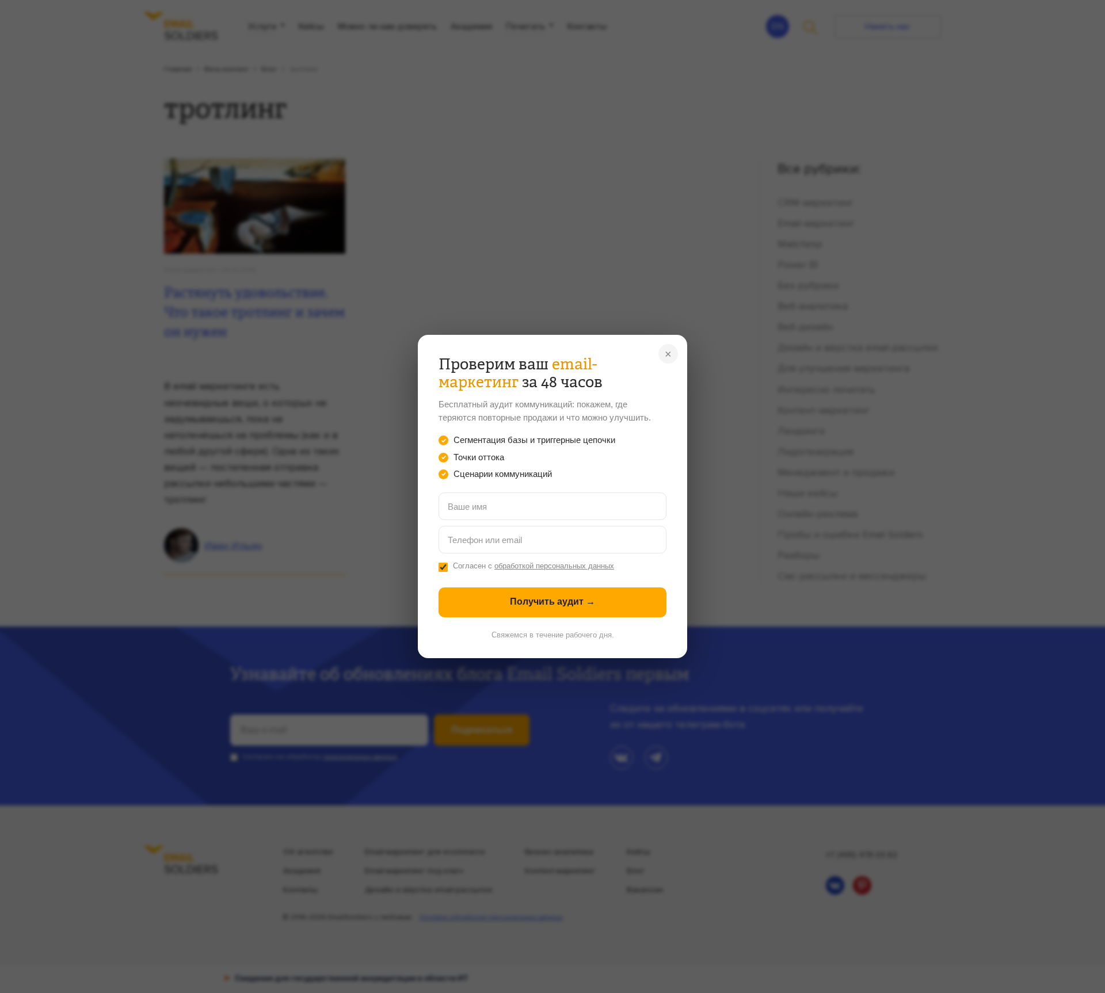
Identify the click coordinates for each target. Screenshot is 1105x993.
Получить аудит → (552, 601)
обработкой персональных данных (554, 566)
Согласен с (533, 566)
